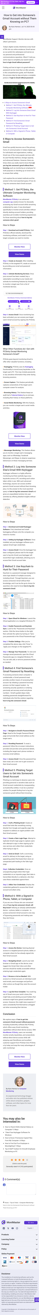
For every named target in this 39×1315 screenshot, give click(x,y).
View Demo (19, 254)
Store (32, 1223)
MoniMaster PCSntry (10, 199)
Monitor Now (19, 247)
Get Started (31, 2)
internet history (17, 395)
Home (7, 1203)
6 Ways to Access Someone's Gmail (17, 102)
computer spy (8, 202)
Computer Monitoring (26, 1203)
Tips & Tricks (14, 1203)
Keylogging (29, 367)
